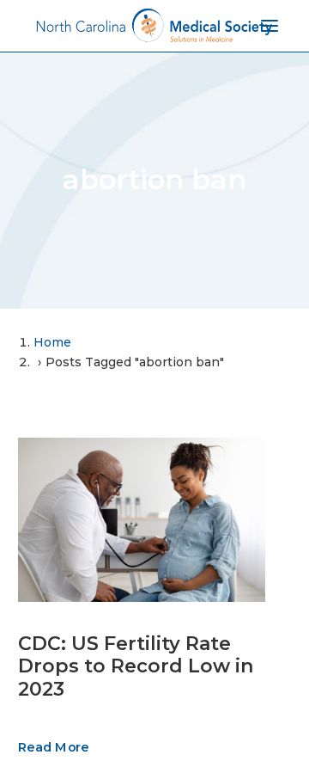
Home (52, 342)
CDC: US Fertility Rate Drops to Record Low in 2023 (135, 666)
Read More (53, 747)
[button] (141, 520)
